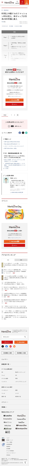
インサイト (4, 381)
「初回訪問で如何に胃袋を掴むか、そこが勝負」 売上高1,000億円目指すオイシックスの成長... (14, 165)
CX (16, 375)
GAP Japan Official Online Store (12, 141)
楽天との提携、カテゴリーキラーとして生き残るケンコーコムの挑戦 (14, 160)
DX (2, 372)
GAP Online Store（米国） (10, 148)
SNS (16, 378)
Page (5, 37)
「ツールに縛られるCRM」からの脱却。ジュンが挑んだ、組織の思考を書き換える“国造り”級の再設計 (15, 277)
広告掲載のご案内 (7, 353)
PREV (5, 115)
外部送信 (8, 455)
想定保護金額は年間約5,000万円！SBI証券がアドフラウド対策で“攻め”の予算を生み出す (15, 300)
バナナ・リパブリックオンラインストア (14, 146)
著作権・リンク (9, 440)
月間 (21, 260)
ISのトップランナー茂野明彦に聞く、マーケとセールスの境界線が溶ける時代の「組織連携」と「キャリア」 (15, 271)
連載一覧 (4, 396)
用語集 (3, 407)
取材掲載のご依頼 (21, 353)
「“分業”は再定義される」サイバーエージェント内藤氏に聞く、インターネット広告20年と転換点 (15, 317)
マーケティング (5, 26)
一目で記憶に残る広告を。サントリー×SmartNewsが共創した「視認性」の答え (14, 283)
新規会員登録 (15, 100)
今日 (8, 260)
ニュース (4, 359)
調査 (16, 390)
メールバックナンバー (15, 96)
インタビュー (5, 390)
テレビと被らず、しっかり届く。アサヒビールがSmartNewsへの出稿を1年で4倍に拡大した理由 (15, 265)
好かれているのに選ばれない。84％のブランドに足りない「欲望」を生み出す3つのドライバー (15, 287)
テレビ (3, 375)
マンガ (3, 393)
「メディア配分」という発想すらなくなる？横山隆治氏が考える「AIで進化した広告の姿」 (15, 311)
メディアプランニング (20, 381)
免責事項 (8, 446)
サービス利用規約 (10, 450)
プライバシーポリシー (11, 452)
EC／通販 (11, 26)
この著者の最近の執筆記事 (16, 192)
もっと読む (6, 168)
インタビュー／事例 (18, 26)
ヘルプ (7, 438)
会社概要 (8, 448)
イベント (4, 402)
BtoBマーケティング (20, 372)
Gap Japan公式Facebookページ (12, 144)
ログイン (15, 104)
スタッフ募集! (9, 442)
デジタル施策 (5, 378)
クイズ (17, 393)
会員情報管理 (9, 444)
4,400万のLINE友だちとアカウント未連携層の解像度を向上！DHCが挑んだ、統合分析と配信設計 (15, 295)
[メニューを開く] (2, 2)
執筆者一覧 (18, 396)
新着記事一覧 (5, 364)
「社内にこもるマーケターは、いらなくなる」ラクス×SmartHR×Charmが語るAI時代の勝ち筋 (15, 307)
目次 (14, 32)
